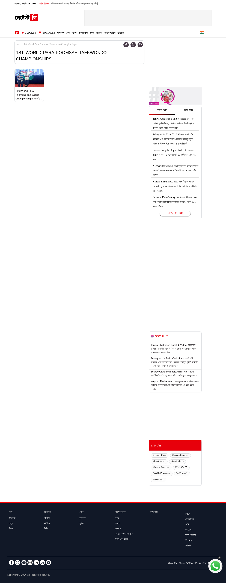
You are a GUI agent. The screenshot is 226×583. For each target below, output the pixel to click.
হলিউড (47, 524)
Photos (188, 541)
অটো (187, 525)
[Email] (48, 562)
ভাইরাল (121, 33)
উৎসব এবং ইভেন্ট (121, 539)
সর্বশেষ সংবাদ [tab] (162, 110)
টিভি (46, 529)
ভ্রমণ (117, 524)
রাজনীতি (12, 518)
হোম (17, 45)
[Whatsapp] (140, 44)
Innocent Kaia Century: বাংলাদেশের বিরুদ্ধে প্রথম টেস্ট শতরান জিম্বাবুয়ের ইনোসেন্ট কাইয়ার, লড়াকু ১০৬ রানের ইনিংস (175, 202)
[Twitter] (133, 44)
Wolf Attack (182, 473)
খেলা (92, 33)
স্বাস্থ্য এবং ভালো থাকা (124, 534)
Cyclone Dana (159, 455)
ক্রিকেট (82, 518)
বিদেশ (74, 33)
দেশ (68, 33)
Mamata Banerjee (180, 455)
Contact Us (200, 564)
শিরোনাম (153, 512)
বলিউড (47, 518)
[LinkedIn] (36, 562)
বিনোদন (99, 33)
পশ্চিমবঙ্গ (60, 33)
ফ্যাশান (118, 529)
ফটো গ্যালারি (190, 535)
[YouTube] (23, 562)
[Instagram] (30, 562)
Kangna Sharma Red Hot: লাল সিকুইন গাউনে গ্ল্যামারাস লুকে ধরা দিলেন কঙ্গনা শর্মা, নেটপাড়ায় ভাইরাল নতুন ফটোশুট (175, 186)
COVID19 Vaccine (161, 473)
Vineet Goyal (159, 461)
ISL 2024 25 (181, 467)
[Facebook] (126, 44)
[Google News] (42, 562)
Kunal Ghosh (177, 461)
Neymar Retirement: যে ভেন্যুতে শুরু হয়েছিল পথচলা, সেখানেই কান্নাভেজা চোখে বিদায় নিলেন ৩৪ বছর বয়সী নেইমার (176, 170)
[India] (201, 33)
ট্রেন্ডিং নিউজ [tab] (188, 110)
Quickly (30, 33)
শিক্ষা (11, 529)
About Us (172, 564)
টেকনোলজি (83, 33)
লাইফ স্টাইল (110, 33)
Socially (49, 33)
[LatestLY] (26, 18)
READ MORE (175, 213)
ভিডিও (188, 546)
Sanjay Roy (158, 479)
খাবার (117, 518)
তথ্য (11, 524)
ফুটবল (81, 524)
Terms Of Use (186, 564)
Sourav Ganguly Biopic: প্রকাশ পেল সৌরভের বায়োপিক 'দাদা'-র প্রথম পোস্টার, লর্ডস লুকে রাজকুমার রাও (174, 155)
